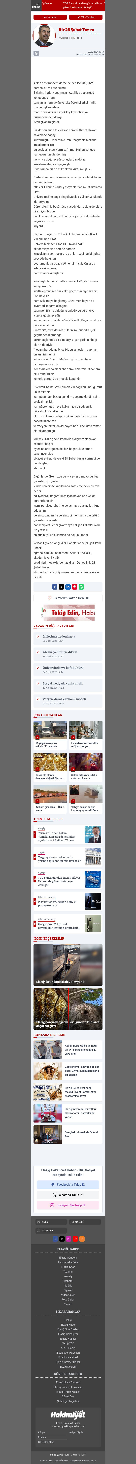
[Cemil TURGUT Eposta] (36, 53)
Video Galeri (68, 1295)
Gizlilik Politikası (46, 1442)
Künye (41, 1432)
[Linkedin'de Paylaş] (68, 587)
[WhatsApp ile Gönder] (81, 587)
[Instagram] (68, 1239)
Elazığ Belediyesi (68, 1334)
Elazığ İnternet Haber (68, 1362)
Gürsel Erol (68, 1396)
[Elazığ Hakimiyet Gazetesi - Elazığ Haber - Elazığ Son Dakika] (68, 1415)
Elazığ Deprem (68, 1366)
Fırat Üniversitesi (68, 1357)
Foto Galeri (68, 1299)
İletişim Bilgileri (76, 1432)
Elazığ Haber (68, 1324)
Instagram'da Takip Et (71, 1205)
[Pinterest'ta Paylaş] (74, 587)
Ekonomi (68, 1281)
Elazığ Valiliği (68, 1338)
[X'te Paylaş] (61, 587)
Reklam (42, 1437)
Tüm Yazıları (88, 17)
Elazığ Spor (68, 1267)
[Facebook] (55, 1239)
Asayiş (68, 1276)
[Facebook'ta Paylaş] (54, 587)
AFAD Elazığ (68, 1348)
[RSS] (82, 1239)
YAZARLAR (47, 1230)
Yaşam (68, 1304)
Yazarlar (52, 17)
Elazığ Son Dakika (68, 1329)
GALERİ (79, 1222)
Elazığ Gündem (68, 1257)
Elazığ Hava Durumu (68, 1382)
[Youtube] (75, 1239)
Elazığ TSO (68, 1343)
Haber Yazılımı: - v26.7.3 (68, 1461)
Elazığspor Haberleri (68, 1352)
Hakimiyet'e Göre (68, 1262)
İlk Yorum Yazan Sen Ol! (71, 598)
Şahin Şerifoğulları (68, 1401)
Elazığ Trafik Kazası (68, 1391)
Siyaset (68, 1290)
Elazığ (68, 1320)
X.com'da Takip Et (70, 1195)
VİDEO (44, 1222)
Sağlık (68, 1285)
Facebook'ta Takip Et (71, 1184)
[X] (62, 1239)
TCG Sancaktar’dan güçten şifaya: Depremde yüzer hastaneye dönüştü (75, 5)
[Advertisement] (68, 68)
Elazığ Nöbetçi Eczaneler (68, 1387)
